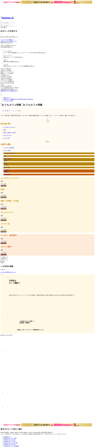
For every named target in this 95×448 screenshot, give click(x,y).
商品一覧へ (4, 185)
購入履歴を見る (13, 90)
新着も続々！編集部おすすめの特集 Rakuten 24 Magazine (18, 99)
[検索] (1, 24)
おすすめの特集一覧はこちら (8, 272)
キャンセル (3, 27)
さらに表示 (3, 184)
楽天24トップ (7, 97)
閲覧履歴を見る (5, 90)
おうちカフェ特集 (8, 100)
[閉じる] (1, 34)
